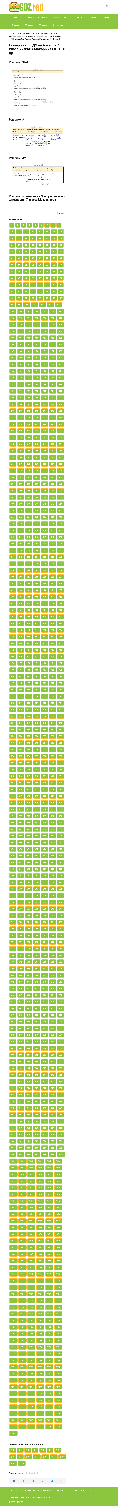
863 (28, 1028)
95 (47, 298)
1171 (31, 1347)
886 (44, 1048)
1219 (31, 1400)
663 (52, 836)
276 (36, 471)
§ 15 (13, 1463)
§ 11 (36, 1457)
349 (60, 537)
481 (52, 663)
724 (36, 895)
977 (44, 1135)
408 (28, 597)
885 (36, 1048)
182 (12, 384)
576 (28, 756)
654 (36, 829)
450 (28, 637)
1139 (13, 1314)
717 (36, 889)
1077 (49, 1241)
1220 (40, 1400)
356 (60, 544)
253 (20, 451)
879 (44, 1042)
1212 (22, 1393)
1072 (58, 1234)
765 (28, 935)
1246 (58, 1427)
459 (44, 643)
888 (60, 1048)
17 (61, 232)
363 (60, 550)
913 (36, 1075)
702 (28, 876)
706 (60, 876)
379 (20, 570)
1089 (49, 1254)
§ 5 (42, 1450)
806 (20, 975)
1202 (40, 1380)
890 (20, 1055)
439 (52, 623)
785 (20, 955)
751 (28, 922)
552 (60, 730)
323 (20, 517)
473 (44, 657)
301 (12, 497)
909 (60, 1068)
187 (52, 384)
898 (28, 1062)
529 (44, 710)
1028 (40, 1188)
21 (33, 238)
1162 (58, 1334)
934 (36, 1095)
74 (12, 285)
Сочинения (58, 25)
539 (12, 723)
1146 (22, 1320)
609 (12, 789)
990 (36, 1148)
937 (60, 1095)
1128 (22, 1300)
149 (28, 351)
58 (12, 271)
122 (36, 325)
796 (52, 962)
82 (12, 291)
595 (12, 776)
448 (12, 637)
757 (20, 929)
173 (52, 371)
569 (28, 749)
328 (60, 517)
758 (28, 929)
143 (36, 344)
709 (28, 882)
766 (36, 935)
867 (60, 1028)
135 (28, 338)
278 (52, 471)
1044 (22, 1208)
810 (52, 975)
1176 (22, 1354)
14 (40, 232)
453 (52, 637)
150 (36, 351)
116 (44, 318)
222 (52, 417)
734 (60, 902)
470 (20, 657)
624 (20, 803)
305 (44, 497)
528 (36, 710)
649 (52, 822)
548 (28, 730)
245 (12, 444)
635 (52, 809)
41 (61, 252)
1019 (13, 1181)
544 (52, 723)
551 (52, 730)
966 (12, 1128)
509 (52, 690)
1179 (49, 1354)
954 (28, 1115)
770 (12, 942)
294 (12, 491)
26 (12, 245)
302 (20, 497)
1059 (49, 1221)
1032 (22, 1194)
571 (44, 749)
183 (20, 384)
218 (20, 417)
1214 (40, 1393)
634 (44, 809)
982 (28, 1141)
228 (44, 424)
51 (19, 265)
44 (26, 258)
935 (44, 1095)
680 (20, 856)
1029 (49, 1188)
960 (20, 1121)
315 (12, 510)
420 (12, 610)
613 (44, 789)
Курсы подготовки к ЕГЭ (19, 1497)
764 (20, 935)
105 (12, 311)
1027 (31, 1188)
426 (60, 610)
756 (12, 929)
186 (44, 384)
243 (52, 437)
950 (52, 1108)
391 (60, 577)
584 (36, 763)
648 (44, 822)
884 (28, 1048)
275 (28, 471)
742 (12, 915)
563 (36, 743)
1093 (31, 1261)
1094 (40, 1261)
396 (44, 583)
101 (34, 305)
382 (44, 570)
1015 (31, 1174)
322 (12, 517)
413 (12, 603)
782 (52, 949)
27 (19, 245)
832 (60, 995)
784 (12, 955)
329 (12, 524)
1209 (49, 1387)
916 (60, 1075)
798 (12, 969)
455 (12, 643)
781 (44, 949)
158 (44, 358)
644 (12, 822)
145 (52, 344)
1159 (31, 1334)
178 (36, 378)
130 (44, 331)
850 (36, 1015)
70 (40, 278)
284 (44, 477)
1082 (40, 1247)
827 (20, 995)
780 (36, 949)
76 (26, 285)
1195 (31, 1373)
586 (52, 763)
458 (36, 643)
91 (19, 298)
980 (12, 1141)
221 (44, 417)
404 (52, 590)
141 (20, 344)
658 (12, 836)
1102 (58, 1267)
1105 (31, 1274)
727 (60, 895)
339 (36, 530)
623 (12, 803)
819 (12, 988)
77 (33, 285)
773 (36, 942)
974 (20, 1135)
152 (52, 351)
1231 (31, 1413)
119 (12, 325)
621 (52, 796)
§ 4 (35, 1450)
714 (12, 889)
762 (60, 929)
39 (47, 252)
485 (28, 670)
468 (60, 650)
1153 (31, 1327)
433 (60, 617)
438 (44, 623)
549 (36, 730)
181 (60, 378)
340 (44, 530)
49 (61, 258)
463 (20, 650)
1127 (13, 1300)
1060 (58, 1221)
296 (28, 491)
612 (36, 789)
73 (61, 278)
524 (60, 703)
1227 (49, 1407)
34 (12, 252)
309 (20, 504)
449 (20, 637)
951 (60, 1108)
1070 (40, 1234)
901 (52, 1062)
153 (60, 351)
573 (60, 749)
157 (36, 358)
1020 (22, 1181)
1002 (22, 1161)
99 (19, 305)
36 (26, 252)
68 (26, 278)
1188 (22, 1367)
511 (12, 696)
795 (44, 962)
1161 (49, 1334)
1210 (58, 1387)
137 (44, 338)
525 (12, 710)
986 (60, 1141)
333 (44, 524)
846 (60, 1008)
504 (12, 690)
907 (44, 1068)
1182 (22, 1360)
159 (52, 358)
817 (52, 982)
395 (36, 583)
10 (12, 232)
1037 (13, 1201)
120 (20, 325)
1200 (22, 1380)
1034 (40, 1194)
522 (44, 703)
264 (52, 457)
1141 (31, 1314)
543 (44, 723)
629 (60, 803)
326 (44, 517)
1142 (40, 1314)
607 (52, 783)
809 (44, 975)
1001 (13, 1161)
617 (20, 796)
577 (36, 756)
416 (36, 603)
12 (26, 232)
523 (52, 703)
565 (52, 743)
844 (44, 1008)
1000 (61, 1154)
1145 (13, 1320)
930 (60, 1088)
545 (60, 723)
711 (44, 882)
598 (36, 776)
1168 (58, 1340)
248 (36, 444)
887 (52, 1048)
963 (44, 1121)
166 (52, 364)
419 (60, 603)
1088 (40, 1254)
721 (12, 895)
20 (26, 238)
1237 (31, 1420)
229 (52, 424)
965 (60, 1121)
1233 (49, 1413)
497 (12, 683)
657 (60, 829)
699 (60, 869)
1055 (13, 1221)
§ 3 (27, 1450)
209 (60, 404)
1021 (31, 1181)
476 (12, 663)
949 (44, 1108)
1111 (31, 1281)
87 (47, 291)
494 (44, 676)
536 (44, 716)
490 (12, 676)
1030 (58, 1188)
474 (52, 657)
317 (28, 510)
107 (28, 311)
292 (52, 484)
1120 (58, 1287)
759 (36, 929)
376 (52, 564)
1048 (58, 1208)
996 (28, 1154)
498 (20, 683)
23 (47, 238)
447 (60, 630)
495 (52, 676)
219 (28, 417)
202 (60, 398)
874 (60, 1035)
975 (28, 1135)
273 (12, 471)
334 (52, 524)
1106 (40, 1274)
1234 (58, 1413)
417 (44, 603)
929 (52, 1088)
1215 (49, 1393)
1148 (40, 1320)
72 (54, 278)
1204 (58, 1380)
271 (52, 464)
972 (60, 1128)
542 (36, 723)
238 (12, 437)
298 (44, 491)
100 (26, 305)
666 (20, 842)
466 (44, 650)
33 (61, 245)
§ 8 (12, 1457)
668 (36, 842)
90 (12, 298)
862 (20, 1028)
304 (36, 497)
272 (60, 464)
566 (60, 743)
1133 (13, 1307)
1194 (22, 1373)
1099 (31, 1267)
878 (36, 1042)
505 (20, 690)
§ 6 (50, 1450)
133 (12, 338)
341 (52, 530)
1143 (49, 1314)
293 (60, 484)
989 (28, 1148)
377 (60, 564)
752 (36, 922)
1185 (49, 1360)
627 (44, 803)
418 (52, 603)
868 (12, 1035)
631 (20, 809)
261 (28, 457)
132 (60, 331)
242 (44, 437)
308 (12, 504)
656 (52, 829)
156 (28, 358)
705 (52, 876)
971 (52, 1128)
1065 (49, 1227)
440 (60, 623)
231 (12, 431)
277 (44, 471)
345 (28, 537)
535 (36, 716)
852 (52, 1015)
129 (36, 331)
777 (12, 949)
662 (44, 836)
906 (36, 1068)
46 (40, 258)
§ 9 (20, 1457)
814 (28, 982)
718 (44, 889)
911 (20, 1075)
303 (28, 497)
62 (40, 271)
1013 (13, 1174)
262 (36, 457)
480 (44, 663)
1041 (49, 1201)
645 (20, 822)
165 (44, 364)
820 (20, 988)
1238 (40, 1420)
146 (60, 344)
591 (36, 769)
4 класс (54, 17)
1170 (22, 1347)
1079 (13, 1247)
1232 (40, 1413)
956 (44, 1115)
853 (60, 1015)
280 (12, 477)
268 (28, 464)
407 (20, 597)
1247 (13, 1433)
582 (20, 763)
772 (28, 942)
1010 (40, 1168)
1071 (49, 1234)
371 (12, 564)
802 (44, 969)
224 (12, 424)
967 (20, 1128)
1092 (22, 1261)
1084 (58, 1247)
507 (36, 690)
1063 (31, 1227)
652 (20, 829)
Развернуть (61, 213)
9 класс (15, 25)
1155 (49, 1327)
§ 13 (54, 1457)
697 (44, 869)
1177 (31, 1354)
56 (54, 265)
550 (44, 730)
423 (36, 610)
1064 (40, 1227)
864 (36, 1028)
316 (20, 510)
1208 (40, 1387)
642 (52, 816)
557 (44, 736)
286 (60, 477)
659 (20, 836)
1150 (58, 1320)
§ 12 (45, 1457)
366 (28, 557)
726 (52, 895)
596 (20, 776)
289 (28, 484)
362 (52, 550)
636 (60, 809)
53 (33, 265)
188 (60, 384)
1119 (49, 1287)
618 (28, 796)
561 (20, 743)
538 (60, 716)
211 (20, 411)
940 (28, 1101)
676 (44, 849)
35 (19, 252)
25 (61, 238)
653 (28, 829)
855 (20, 1022)
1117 (31, 1287)
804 (60, 969)
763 (12, 935)
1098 (22, 1267)
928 (44, 1088)
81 (61, 285)
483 (12, 670)
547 (20, 730)
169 (20, 371)
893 (44, 1055)
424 (44, 610)
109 (44, 311)
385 (12, 577)
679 (12, 856)
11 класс (43, 25)
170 (28, 371)
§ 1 (12, 1450)
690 (44, 862)
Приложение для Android (42, 1497)
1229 (13, 1413)
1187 (13, 1367)
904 (20, 1068)
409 (36, 597)
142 (28, 344)
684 (52, 856)
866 (52, 1028)
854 (12, 1022)
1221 (49, 1400)
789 (52, 955)
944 (60, 1101)
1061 (13, 1227)
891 (28, 1055)
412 (60, 597)
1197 (49, 1373)
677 (52, 849)
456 (20, 643)
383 (52, 570)
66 (12, 278)
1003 (31, 1161)
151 (44, 351)
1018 (58, 1174)
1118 (40, 1287)
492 (28, 676)
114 (28, 318)
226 (28, 424)
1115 (13, 1287)
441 (12, 630)
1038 (22, 1201)
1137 (49, 1307)
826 (12, 995)
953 (20, 1115)
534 (28, 716)
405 (60, 590)
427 (12, 617)
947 (28, 1108)
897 (20, 1062)
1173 (49, 1347)
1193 (13, 1373)
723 (28, 895)
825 (60, 988)
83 (19, 291)
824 (52, 988)
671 (60, 842)
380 (28, 570)
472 (36, 657)
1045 (31, 1208)
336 (12, 530)
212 (28, 411)
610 (20, 789)
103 (50, 305)
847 (12, 1015)
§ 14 (62, 1457)
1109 (13, 1281)
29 (33, 245)
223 (60, 417)
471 (28, 657)
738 (36, 909)
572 (52, 749)
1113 (49, 1281)
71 (47, 278)
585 (44, 763)
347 (44, 537)
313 (52, 504)
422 (28, 610)
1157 (13, 1334)
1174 (58, 1347)
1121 (13, 1294)
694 (20, 869)
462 (12, 650)
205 (28, 404)
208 (52, 404)
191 (28, 391)
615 (60, 789)
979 (60, 1135)
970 (44, 1128)
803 (52, 969)
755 (60, 922)
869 (20, 1035)
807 (28, 975)
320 (52, 510)
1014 (22, 1174)
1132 (58, 1300)
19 (19, 238)
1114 (58, 1281)
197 (20, 398)
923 (60, 1081)
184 (28, 384)
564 (44, 743)
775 (52, 942)
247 (28, 444)
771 (20, 942)
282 (28, 477)
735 (12, 909)
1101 (49, 1267)
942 (44, 1101)
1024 (58, 1181)
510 (60, 690)
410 (44, 597)
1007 (13, 1168)
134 (20, 338)
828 (28, 995)
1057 (31, 1221)
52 (26, 265)
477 (20, 663)
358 (20, 550)
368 (44, 557)
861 (12, 1028)
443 (28, 630)
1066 (58, 1227)
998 (44, 1154)
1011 (49, 1168)
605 (36, 783)
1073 (13, 1241)
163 (28, 364)
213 (36, 411)
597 (28, 776)
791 (12, 962)
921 (44, 1081)
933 (28, 1095)
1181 (13, 1360)
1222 (58, 1400)
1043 (13, 1208)
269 (36, 464)
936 (52, 1095)
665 (12, 842)
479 (36, 663)
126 (12, 331)
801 (36, 969)
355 (52, 544)
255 (36, 451)
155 (20, 358)
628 (52, 803)
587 (60, 763)
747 (52, 915)
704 (44, 876)
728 (12, 902)
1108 (58, 1274)
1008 (22, 1168)
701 (20, 876)
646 (28, 822)
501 (44, 683)
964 (52, 1121)
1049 (13, 1214)
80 (54, 285)
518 (12, 703)
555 (28, 736)
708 (20, 882)
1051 (31, 1214)
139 (60, 338)
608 (60, 783)
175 (12, 378)
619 (36, 796)
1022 (40, 1181)
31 (47, 245)
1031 (13, 1194)
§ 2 (20, 1450)
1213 (31, 1393)
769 (60, 935)
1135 (31, 1307)
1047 (49, 1208)
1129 (31, 1300)
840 (12, 1008)
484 (20, 670)
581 (12, 763)
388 (36, 577)
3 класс (41, 17)
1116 (22, 1287)
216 (60, 411)
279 (60, 471)
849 (28, 1015)
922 (52, 1081)
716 (28, 889)
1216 (58, 1393)
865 (44, 1028)
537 (52, 716)
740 (52, 909)
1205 (13, 1387)
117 (52, 318)
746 (44, 915)
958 (60, 1115)
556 (36, 736)
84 (26, 291)
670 (52, 842)
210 (12, 411)
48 (54, 258)
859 (52, 1022)
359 (28, 550)
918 (20, 1081)
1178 (40, 1354)
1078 (58, 1241)
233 (28, 431)
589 (20, 769)
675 (36, 849)
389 (44, 577)
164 (36, 364)
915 (52, 1075)
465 (36, 650)
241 (36, 437)
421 (20, 610)
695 (28, 869)
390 (52, 577)
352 (28, 544)
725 (44, 895)
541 (28, 723)
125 (60, 325)
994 (12, 1154)
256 (44, 451)
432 (52, 617)
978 (52, 1135)
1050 (22, 1214)
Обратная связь (44, 1490)
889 (12, 1055)
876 (20, 1042)
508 (44, 690)
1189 (31, 1367)
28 (26, 245)
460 (52, 643)
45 (33, 258)
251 (60, 444)
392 (12, 583)
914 (44, 1075)
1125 (49, 1294)
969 (36, 1128)
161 (12, 364)
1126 (58, 1294)
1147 (31, 1320)
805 (12, 975)
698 (52, 869)
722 (20, 895)
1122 (22, 1294)
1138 (58, 1307)
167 (60, 364)
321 (60, 510)
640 (36, 816)
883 (20, 1048)
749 (12, 922)
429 (28, 617)
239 (20, 437)
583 (28, 763)
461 (60, 643)
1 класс (15, 17)
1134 (22, 1307)
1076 (40, 1241)
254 (28, 451)
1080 (22, 1247)
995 (20, 1154)
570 (36, 749)
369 (52, 557)
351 (20, 544)
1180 (58, 1354)
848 (20, 1015)
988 (20, 1148)
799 (20, 969)
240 (28, 437)
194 (52, 391)
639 (28, 816)
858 (44, 1022)
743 (20, 915)
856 (28, 1022)
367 (36, 557)
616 (12, 796)
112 (12, 318)
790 (60, 955)
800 (28, 969)
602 (12, 783)
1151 (13, 1327)
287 (12, 484)
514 (36, 696)
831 (52, 995)
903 (12, 1068)
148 (20, 351)
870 (28, 1035)
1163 (13, 1340)
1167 (49, 1340)
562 (28, 743)
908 (52, 1068)
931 (12, 1095)
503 (60, 683)
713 (60, 882)
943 (52, 1101)
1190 (40, 1367)
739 (44, 909)
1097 (13, 1267)
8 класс (106, 17)
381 (36, 570)
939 (20, 1101)
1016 (40, 1174)
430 (36, 617)
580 (60, 756)
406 (12, 597)
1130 (40, 1300)
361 (44, 550)
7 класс (93, 17)
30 (40, 245)
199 (36, 398)
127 (20, 331)
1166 (40, 1340)
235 (44, 431)
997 (36, 1154)
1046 (40, 1208)
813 (20, 982)
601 (60, 776)
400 (20, 590)
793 (28, 962)
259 (12, 457)
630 (12, 809)
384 (60, 570)
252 (12, 451)
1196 (40, 1373)
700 (12, 876)
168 (12, 371)
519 (20, 703)
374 (36, 564)
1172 (40, 1347)
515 (44, 696)
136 (36, 338)
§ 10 (28, 1457)
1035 (49, 1194)
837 (44, 1002)
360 (36, 550)
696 (36, 869)
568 (20, 749)
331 (28, 524)
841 (20, 1008)
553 (12, 736)
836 (36, 1002)
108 (36, 311)
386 (20, 577)
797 (60, 962)
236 (52, 431)
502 (52, 683)
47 (47, 258)
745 (36, 915)
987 (12, 1148)
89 (61, 291)
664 (60, 836)
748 (60, 915)
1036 (58, 1194)
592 (44, 769)
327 (52, 517)
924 (12, 1088)
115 (36, 318)
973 (12, 1135)
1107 (49, 1274)
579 (52, 756)
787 (36, 955)
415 (28, 603)
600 (52, 776)
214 (44, 411)
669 (44, 842)
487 (44, 670)
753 (44, 922)
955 (36, 1115)
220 (36, 417)
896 (12, 1062)
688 (28, 862)
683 (44, 856)
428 (20, 617)
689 (36, 862)
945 (12, 1108)
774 (44, 942)
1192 (58, 1367)
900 (44, 1062)
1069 (31, 1234)
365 (20, 557)
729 (20, 902)
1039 (31, 1201)
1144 (58, 1314)
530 (52, 710)
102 (42, 305)
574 (12, 756)
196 (12, 398)
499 (28, 683)
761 (52, 929)
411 (52, 597)
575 (20, 756)
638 (20, 816)
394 (28, 583)
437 (36, 623)
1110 (22, 1281)
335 (60, 524)
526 (20, 710)
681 (28, 856)
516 (52, 696)
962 (36, 1121)
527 (28, 710)
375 (44, 564)
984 (44, 1141)
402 (36, 590)
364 (12, 557)
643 (60, 816)
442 (20, 630)
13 (33, 232)
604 (28, 783)
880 (52, 1042)
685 (60, 856)
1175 (13, 1354)
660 (28, 836)
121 (28, 325)
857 (36, 1022)
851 (44, 1015)
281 (20, 477)
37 (33, 252)
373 (28, 564)
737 (28, 909)
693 (12, 869)
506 (28, 690)
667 (28, 842)
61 (33, 271)
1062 (22, 1227)
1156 (58, 1327)
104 (58, 305)
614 (52, 789)
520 (28, 703)
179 (44, 378)
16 (54, 232)
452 (44, 637)
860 (60, 1022)
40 (54, 252)
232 (20, 431)
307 (60, 497)
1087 (31, 1254)
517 (60, 696)
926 (28, 1088)
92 (26, 298)
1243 (31, 1427)
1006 (58, 1161)
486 (36, 670)
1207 (31, 1387)
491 (20, 676)
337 (20, 530)
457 (28, 643)
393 (20, 583)
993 (60, 1148)
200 (44, 398)
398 (60, 583)
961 (28, 1121)
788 (44, 955)
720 (60, 889)
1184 (40, 1360)
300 (60, 491)
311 (36, 504)
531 (60, 710)
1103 (13, 1274)
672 (12, 849)
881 (60, 1042)
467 (52, 650)
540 (20, 723)
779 (28, 949)
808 (36, 975)
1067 (13, 1234)
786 (28, 955)
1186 (58, 1360)
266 (12, 464)
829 (36, 995)
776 (60, 942)
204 (20, 404)
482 (60, 663)
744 (28, 915)
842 (28, 1008)
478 (28, 663)
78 (40, 285)
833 (12, 1002)
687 (20, 862)
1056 (22, 1221)
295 (20, 491)
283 (36, 477)
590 (28, 769)
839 (60, 1002)
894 (52, 1055)
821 (28, 988)
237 (60, 431)
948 (36, 1108)
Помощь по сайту (61, 1490)
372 (20, 564)
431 (44, 617)
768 (52, 935)
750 (20, 922)
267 (20, 464)
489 (60, 670)
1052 (40, 1214)
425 (52, 610)
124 (52, 325)
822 (36, 988)
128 (28, 331)
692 (60, 862)
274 (20, 471)
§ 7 (57, 1450)
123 (44, 325)
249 (44, 444)
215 (52, 411)
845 (52, 1008)
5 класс (67, 17)
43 (19, 258)
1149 (49, 1320)
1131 (49, 1300)
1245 (49, 1427)
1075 (31, 1241)
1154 (40, 1327)
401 (28, 590)
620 (44, 796)
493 (36, 676)
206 (36, 404)
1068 (22, 1234)
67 (19, 278)
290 (36, 484)
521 (36, 703)
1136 (40, 1307)
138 (52, 338)
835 (28, 1002)
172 (44, 371)
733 (52, 902)
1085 (13, 1254)
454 (60, 637)
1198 (58, 1373)
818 (60, 982)
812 (12, 982)
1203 (49, 1380)
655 (44, 829)
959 (12, 1121)
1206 (22, 1387)
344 (20, 537)
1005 (49, 1161)
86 (40, 291)
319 (44, 510)
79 (47, 285)
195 (60, 391)
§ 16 (22, 1463)
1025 (13, 1188)
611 (28, 789)
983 (36, 1141)
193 (44, 391)
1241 (13, 1427)
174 (60, 371)
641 (44, 816)
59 (19, 271)
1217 (13, 1400)
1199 (13, 1380)
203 (12, 404)
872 (44, 1035)
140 (12, 344)
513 (28, 696)
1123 (31, 1294)
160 (60, 358)
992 (52, 1148)
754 (52, 922)
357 (12, 550)
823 (44, 988)
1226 (40, 1407)
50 (12, 265)
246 (20, 444)
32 (54, 245)
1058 (40, 1221)
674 (28, 849)
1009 (31, 1168)
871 (36, 1035)
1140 (22, 1314)
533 (20, 716)
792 (20, 962)
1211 (13, 1393)
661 (36, 836)
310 (28, 504)
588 (12, 769)
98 (12, 305)
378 (12, 570)
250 (52, 444)
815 (36, 982)
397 (52, 583)
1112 (40, 1281)
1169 (13, 1347)
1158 (22, 1334)
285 (52, 477)
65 (61, 271)
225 (20, 424)
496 (60, 676)
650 (60, 822)
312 (44, 504)
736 (20, 909)
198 (28, 398)
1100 (40, 1267)
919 (28, 1081)
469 (12, 657)
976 (36, 1135)
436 (28, 623)
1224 (22, 1407)
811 (60, 975)
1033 (31, 1194)
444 (36, 630)
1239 (49, 1420)
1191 (49, 1367)
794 (36, 962)
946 (20, 1108)
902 (60, 1062)
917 (12, 1081)
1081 (31, 1247)
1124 (40, 1294)
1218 (22, 1400)
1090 (58, 1254)
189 (12, 391)
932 (20, 1095)
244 (60, 437)
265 (60, 457)
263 (44, 457)
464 (28, 650)
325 (36, 517)
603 (20, 783)
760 (44, 929)
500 (36, 683)
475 (60, 657)
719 (52, 889)
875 (12, 1042)
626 (36, 803)
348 (52, 537)
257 (52, 451)
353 (36, 544)
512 (20, 696)
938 (12, 1101)
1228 (58, 1407)
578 (44, 756)
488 (52, 670)
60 (26, 271)
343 (12, 537)
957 (52, 1115)
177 (28, 378)
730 (28, 902)
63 (47, 271)
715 (20, 889)
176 (20, 378)
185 (36, 384)
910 (12, 1075)
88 (54, 291)
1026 (22, 1188)
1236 (22, 1420)
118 (60, 318)
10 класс (29, 25)
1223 (13, 1407)
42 (12, 258)
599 (44, 776)
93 (33, 298)
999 (52, 1154)
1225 (31, 1407)
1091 (13, 1261)
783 (60, 949)
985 (52, 1141)
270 (44, 464)
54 (40, 265)
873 (52, 1035)
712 (52, 882)
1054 (58, 1214)
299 (52, 491)
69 (33, 278)
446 (52, 630)
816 (44, 982)
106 (20, 311)
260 (20, 457)
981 (20, 1141)
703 (36, 876)
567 (12, 749)
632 (28, 809)
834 (20, 1002)
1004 (40, 1161)
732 (44, 902)
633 (36, 809)
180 (52, 378)
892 (36, 1055)
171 (36, 371)
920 (36, 1081)
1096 (58, 1261)
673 (20, 849)
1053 (49, 1214)
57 (61, 265)
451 (36, 637)
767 (44, 935)
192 (36, 391)
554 (20, 736)
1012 (58, 1168)
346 (36, 537)
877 (28, 1042)
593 (52, 769)
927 (36, 1088)
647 (36, 822)
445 (44, 630)
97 (61, 298)
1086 (22, 1254)
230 (60, 424)
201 (52, 398)
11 (19, 232)
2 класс (28, 17)
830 (44, 995)
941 (36, 1101)
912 (28, 1075)
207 (44, 404)
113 (20, 318)
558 (52, 736)
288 (20, 484)
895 (60, 1055)
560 (12, 743)
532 (12, 716)
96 (54, 298)
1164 (22, 1340)
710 (36, 882)
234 (36, 431)
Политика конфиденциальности (22, 1490)
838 (52, 1002)
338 (28, 530)
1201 (31, 1380)
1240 (58, 1420)
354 (44, 544)
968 (28, 1128)
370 (60, 557)
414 (20, 603)
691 (52, 862)
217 (12, 417)
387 (28, 577)
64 (54, 271)
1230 (22, 1413)
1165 (31, 1340)
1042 (58, 1201)
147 (12, 351)
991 (44, 1148)
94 (40, 298)
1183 (31, 1360)
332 (36, 524)
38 (40, 252)
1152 (22, 1327)
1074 (22, 1241)
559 (60, 736)
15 (47, 232)
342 (60, 530)
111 (60, 311)
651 (12, 829)
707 (12, 882)
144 (44, 344)
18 (12, 238)
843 (36, 1008)
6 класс (80, 17)
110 (52, 311)
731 (36, 902)
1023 (49, 1181)
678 (60, 849)
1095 (49, 1261)
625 (28, 803)
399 (12, 590)
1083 (49, 1247)
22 (40, 238)
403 (44, 590)
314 (60, 504)
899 (36, 1062)
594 (60, 769)
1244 (40, 1427)
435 (20, 623)
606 (44, 783)
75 (19, 285)
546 (12, 730)
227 (36, 424)
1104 (22, 1274)
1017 (49, 1174)
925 (20, 1088)
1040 (40, 1201)
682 (36, 856)
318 (36, 510)
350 (12, 544)
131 (52, 331)
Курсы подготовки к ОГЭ (81, 1490)
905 (28, 1068)
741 (60, 909)
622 (60, 796)
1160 (40, 1334)
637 (12, 816)
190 (20, 391)
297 (36, 491)
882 (12, 1048)
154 (12, 358)
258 (60, 451)
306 (52, 497)
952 (12, 1115)
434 (12, 623)
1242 (22, 1427)
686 (12, 862)
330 (20, 524)
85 (33, 291)
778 (20, 949)
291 (44, 484)
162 (20, 364)
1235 (13, 1420)
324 (28, 517)
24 (54, 238)
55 (47, 265)
